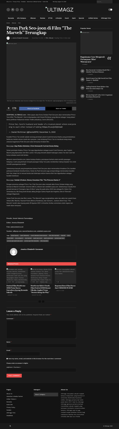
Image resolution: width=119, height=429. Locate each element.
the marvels (44, 241)
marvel (63, 235)
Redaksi (23, 1)
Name (9, 342)
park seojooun (48, 238)
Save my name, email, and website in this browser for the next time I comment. (34, 358)
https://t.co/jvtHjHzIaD (52, 127)
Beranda (11, 18)
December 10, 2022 (37, 38)
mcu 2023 (10, 238)
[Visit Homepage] (59, 9)
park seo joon (38, 238)
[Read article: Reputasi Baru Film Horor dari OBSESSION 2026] (65, 276)
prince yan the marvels (31, 241)
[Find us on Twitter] (13, 9)
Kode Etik (45, 1)
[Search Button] (111, 1)
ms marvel (28, 238)
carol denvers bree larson (39, 235)
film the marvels (54, 235)
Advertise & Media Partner (34, 1)
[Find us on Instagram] (21, 9)
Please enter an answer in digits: (17, 363)
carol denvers (24, 235)
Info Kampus (21, 18)
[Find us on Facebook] (8, 9)
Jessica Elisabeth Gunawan (20, 38)
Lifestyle (59, 18)
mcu (68, 235)
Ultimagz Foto (106, 18)
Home (8, 23)
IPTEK (50, 18)
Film (19, 23)
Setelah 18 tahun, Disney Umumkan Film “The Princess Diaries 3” (37, 180)
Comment (10, 318)
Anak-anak (11, 282)
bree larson (14, 235)
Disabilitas (10, 415)
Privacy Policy (16, 1)
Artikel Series (93, 18)
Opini (74, 18)
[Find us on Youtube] (17, 9)
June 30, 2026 (60, 290)
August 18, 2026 (12, 295)
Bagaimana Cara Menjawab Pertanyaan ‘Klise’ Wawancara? (92, 59)
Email (9, 350)
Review (42, 18)
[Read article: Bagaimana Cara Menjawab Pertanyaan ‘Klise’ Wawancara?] (96, 42)
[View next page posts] (43, 301)
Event (67, 18)
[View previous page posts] (39, 301)
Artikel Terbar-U (11, 399)
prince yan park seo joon (14, 241)
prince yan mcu (59, 238)
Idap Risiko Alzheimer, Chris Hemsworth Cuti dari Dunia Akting (36, 146)
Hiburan (33, 18)
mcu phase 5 (19, 238)
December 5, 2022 (47, 132)
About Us (9, 1)
